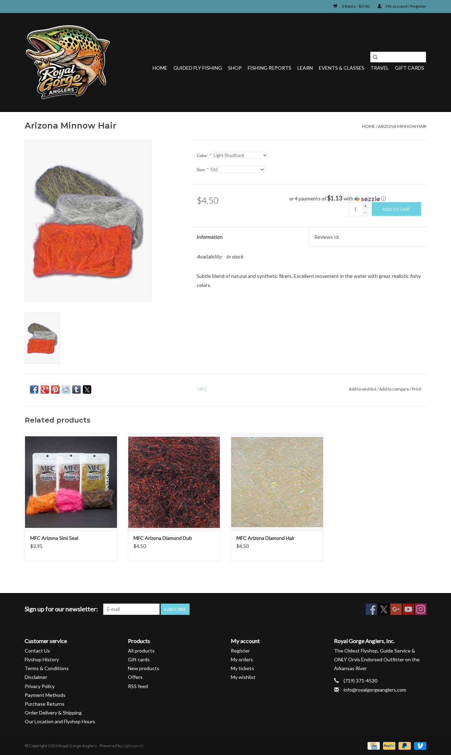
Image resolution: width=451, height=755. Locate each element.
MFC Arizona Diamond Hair (265, 538)
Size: (202, 169)
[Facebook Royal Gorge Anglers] (371, 609)
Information (210, 237)
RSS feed (138, 686)
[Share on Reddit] (66, 389)
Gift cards (409, 68)
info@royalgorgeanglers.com (375, 690)
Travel (379, 68)
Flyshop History (42, 659)
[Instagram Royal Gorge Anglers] (420, 609)
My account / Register (405, 6)
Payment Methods (45, 695)
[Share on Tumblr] (76, 389)
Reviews (326, 237)
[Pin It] (55, 389)
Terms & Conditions (47, 668)
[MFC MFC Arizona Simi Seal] (71, 481)
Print (416, 389)
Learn (305, 68)
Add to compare (394, 389)
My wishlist (243, 677)
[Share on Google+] (45, 389)
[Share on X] (87, 389)
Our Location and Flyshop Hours (60, 721)
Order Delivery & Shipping (53, 713)
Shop (235, 68)
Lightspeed (133, 745)
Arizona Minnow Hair (402, 126)
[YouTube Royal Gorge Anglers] (408, 609)
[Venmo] (419, 745)
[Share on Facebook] (34, 389)
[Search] (375, 57)
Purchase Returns (44, 704)
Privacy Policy (40, 686)
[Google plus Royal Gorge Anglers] (396, 609)
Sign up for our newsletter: (61, 609)
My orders (242, 659)
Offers (135, 677)
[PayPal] (388, 745)
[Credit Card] (372, 745)
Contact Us (37, 651)
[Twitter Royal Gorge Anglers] (383, 609)
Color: (204, 155)
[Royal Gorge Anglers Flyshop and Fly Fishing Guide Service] (68, 62)
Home (160, 68)
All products (141, 651)
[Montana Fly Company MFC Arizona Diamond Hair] (277, 481)
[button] (357, 198)
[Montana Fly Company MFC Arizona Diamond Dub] (174, 481)
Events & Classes (341, 68)
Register (240, 651)
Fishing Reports (269, 68)
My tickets (242, 668)
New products (143, 668)
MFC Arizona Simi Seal (54, 538)
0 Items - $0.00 (355, 6)
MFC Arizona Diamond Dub (163, 538)
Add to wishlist (363, 389)
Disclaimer (36, 677)
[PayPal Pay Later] (404, 745)
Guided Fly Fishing (197, 68)
